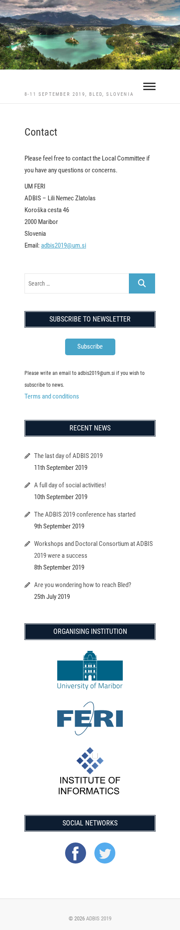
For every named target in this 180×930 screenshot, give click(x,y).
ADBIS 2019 (98, 918)
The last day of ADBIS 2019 (68, 456)
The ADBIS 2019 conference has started (84, 514)
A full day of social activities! (70, 485)
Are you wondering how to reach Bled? (82, 585)
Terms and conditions (51, 396)
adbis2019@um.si (63, 245)
